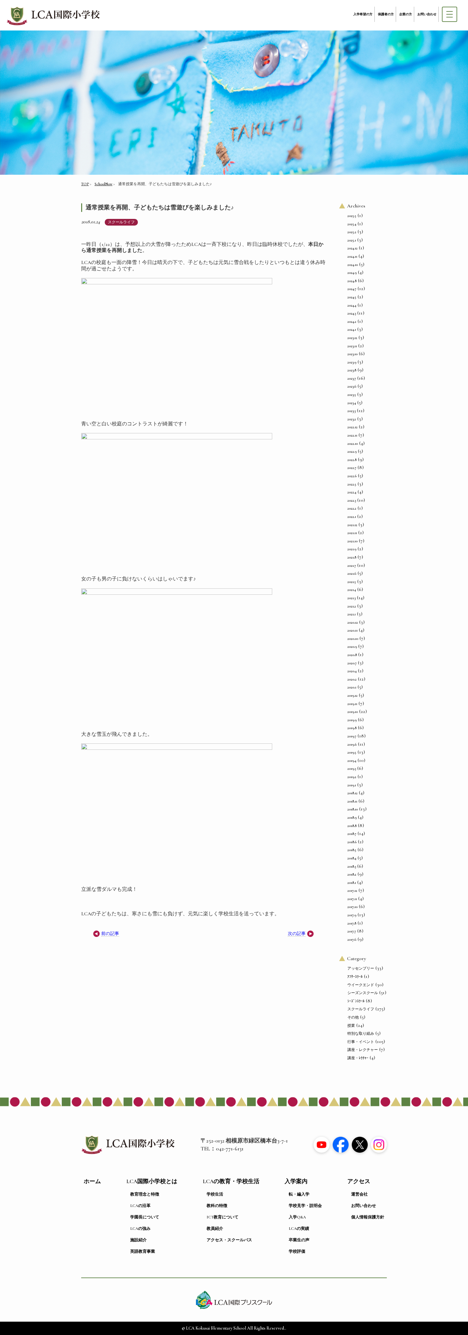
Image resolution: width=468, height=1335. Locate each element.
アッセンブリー (360, 968)
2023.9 (351, 362)
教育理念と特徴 (144, 1194)
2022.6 (352, 476)
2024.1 (351, 329)
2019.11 (352, 703)
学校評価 (297, 1251)
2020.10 (352, 638)
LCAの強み (140, 1228)
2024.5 (351, 297)
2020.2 (352, 679)
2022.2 (351, 508)
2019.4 (351, 760)
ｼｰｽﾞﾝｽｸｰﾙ (356, 1001)
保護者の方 (386, 14)
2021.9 (351, 549)
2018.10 (352, 809)
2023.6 (351, 386)
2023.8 (351, 370)
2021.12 (352, 525)
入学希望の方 (362, 14)
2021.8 (351, 557)
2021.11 (352, 533)
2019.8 (352, 728)
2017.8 (351, 923)
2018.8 (352, 825)
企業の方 (405, 14)
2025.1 (351, 240)
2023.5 (351, 394)
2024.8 (352, 281)
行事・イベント (360, 1042)
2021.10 (352, 541)
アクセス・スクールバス (229, 1240)
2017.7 (351, 931)
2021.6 (351, 573)
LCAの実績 (299, 1228)
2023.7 (351, 378)
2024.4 (351, 305)
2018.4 (351, 858)
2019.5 (351, 752)
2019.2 (351, 777)
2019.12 (352, 695)
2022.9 (352, 451)
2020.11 (352, 630)
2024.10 (352, 264)
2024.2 (351, 321)
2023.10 (352, 354)
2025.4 (351, 224)
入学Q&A (297, 1217)
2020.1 (351, 687)
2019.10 (352, 711)
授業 (351, 1025)
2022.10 (352, 443)
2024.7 (351, 289)
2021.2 (351, 606)
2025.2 (351, 232)
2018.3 (351, 866)
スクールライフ (121, 222)
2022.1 (351, 516)
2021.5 (351, 581)
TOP (85, 184)
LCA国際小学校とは (151, 1181)
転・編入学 (299, 1194)
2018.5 (351, 850)
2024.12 (352, 248)
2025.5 (351, 215)
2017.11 (352, 899)
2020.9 (352, 646)
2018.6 (352, 842)
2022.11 (352, 435)
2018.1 (351, 882)
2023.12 (352, 337)
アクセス (358, 1181)
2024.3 (351, 313)
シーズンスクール (362, 993)
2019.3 (351, 768)
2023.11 (352, 346)
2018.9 (352, 817)
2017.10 (352, 907)
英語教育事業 (142, 1251)
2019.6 (352, 744)
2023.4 (351, 403)
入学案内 (296, 1181)
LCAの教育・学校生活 (231, 1181)
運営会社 (359, 1194)
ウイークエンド (360, 985)
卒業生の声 (299, 1240)
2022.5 (351, 484)
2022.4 (351, 492)
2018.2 (351, 874)
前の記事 (110, 933)
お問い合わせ (426, 14)
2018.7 (351, 833)
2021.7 (351, 565)
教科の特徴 (217, 1205)
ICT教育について (222, 1217)
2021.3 (351, 598)
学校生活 (215, 1194)
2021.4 (351, 589)
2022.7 (351, 467)
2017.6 (351, 939)
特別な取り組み (360, 1033)
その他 (353, 1017)
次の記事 (297, 933)
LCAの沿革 (140, 1205)
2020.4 (352, 671)
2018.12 (352, 793)
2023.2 (351, 419)
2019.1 (351, 785)
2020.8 (352, 655)
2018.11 (352, 801)
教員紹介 (215, 1228)
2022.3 (351, 500)
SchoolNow (103, 184)
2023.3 (351, 411)
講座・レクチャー (362, 1049)
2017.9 (351, 915)
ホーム (92, 1181)
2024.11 (352, 256)
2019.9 (352, 720)
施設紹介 (138, 1240)
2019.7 (351, 736)
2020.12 (352, 622)
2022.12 (352, 427)
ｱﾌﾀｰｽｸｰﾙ (355, 976)
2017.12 (352, 890)
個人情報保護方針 (367, 1217)
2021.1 (351, 614)
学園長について (144, 1217)
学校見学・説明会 (305, 1205)
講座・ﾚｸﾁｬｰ (357, 1058)
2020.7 (352, 663)
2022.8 (352, 459)
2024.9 (352, 272)
